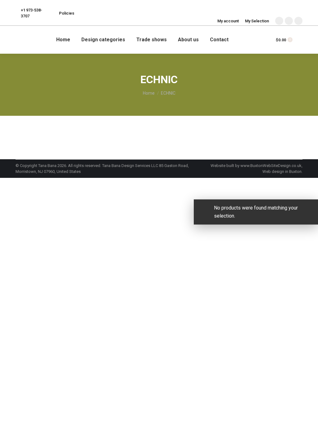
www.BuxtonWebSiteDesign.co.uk (271, 165)
